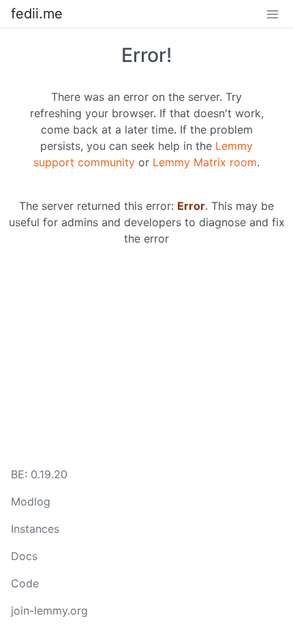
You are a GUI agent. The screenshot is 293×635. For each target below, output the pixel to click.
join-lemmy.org (49, 610)
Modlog (30, 501)
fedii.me (37, 13)
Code (25, 583)
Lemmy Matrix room (205, 162)
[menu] (272, 13)
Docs (24, 556)
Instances (35, 529)
